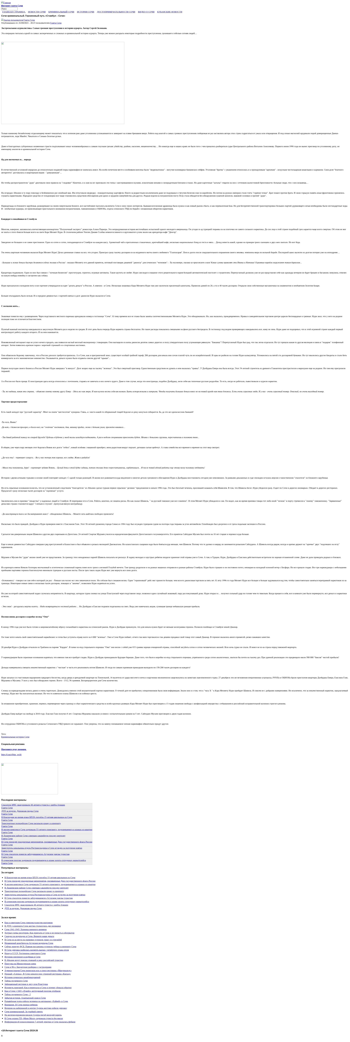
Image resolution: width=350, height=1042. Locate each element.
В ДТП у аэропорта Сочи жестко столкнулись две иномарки (33, 925)
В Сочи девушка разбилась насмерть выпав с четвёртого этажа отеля (37, 949)
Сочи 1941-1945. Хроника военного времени (26, 929)
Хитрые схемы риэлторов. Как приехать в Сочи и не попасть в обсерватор (39, 932)
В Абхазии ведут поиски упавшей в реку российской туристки (34, 960)
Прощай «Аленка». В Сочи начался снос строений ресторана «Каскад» (38, 973)
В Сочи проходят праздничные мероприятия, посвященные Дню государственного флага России (46, 841)
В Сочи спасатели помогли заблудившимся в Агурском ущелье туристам (35, 854)
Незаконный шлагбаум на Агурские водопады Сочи (29, 943)
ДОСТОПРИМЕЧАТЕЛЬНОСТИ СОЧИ (116, 11)
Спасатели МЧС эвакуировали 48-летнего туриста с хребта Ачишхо (33, 804)
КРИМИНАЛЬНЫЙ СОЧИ (61, 11)
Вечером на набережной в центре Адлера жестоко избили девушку (36, 1008)
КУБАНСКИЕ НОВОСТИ (169, 11)
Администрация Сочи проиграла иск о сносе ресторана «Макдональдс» (38, 970)
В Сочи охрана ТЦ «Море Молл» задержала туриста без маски (34, 1018)
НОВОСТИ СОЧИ (37, 11)
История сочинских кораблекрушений (22, 977)
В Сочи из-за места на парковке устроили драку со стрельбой (33, 939)
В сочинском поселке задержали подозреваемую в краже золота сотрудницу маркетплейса (43, 860)
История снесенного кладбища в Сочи (22, 956)
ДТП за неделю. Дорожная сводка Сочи (20, 810)
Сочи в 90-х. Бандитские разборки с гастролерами (28, 966)
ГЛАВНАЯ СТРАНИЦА (14, 11)
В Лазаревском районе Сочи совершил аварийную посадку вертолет (33, 835)
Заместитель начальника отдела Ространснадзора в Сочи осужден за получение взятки (41, 847)
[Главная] (6, 2)
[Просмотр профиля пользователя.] (18, 19)
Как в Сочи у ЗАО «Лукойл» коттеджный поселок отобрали (33, 990)
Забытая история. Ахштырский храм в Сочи (25, 997)
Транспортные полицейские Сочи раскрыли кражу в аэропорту (31, 823)
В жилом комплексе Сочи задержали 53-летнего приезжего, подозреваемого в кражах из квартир (46, 829)
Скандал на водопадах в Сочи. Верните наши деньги (29, 936)
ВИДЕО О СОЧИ (146, 11)
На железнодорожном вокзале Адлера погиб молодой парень (33, 1014)
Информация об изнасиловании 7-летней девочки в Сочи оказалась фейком (40, 1021)
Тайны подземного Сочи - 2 (18, 994)
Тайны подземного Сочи (16, 980)
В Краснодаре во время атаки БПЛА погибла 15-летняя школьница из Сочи (36, 817)
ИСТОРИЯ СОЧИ (85, 11)
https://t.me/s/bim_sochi (11, 754)
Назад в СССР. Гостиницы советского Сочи (25, 953)
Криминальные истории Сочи (15, 736)
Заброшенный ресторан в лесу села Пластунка (26, 984)
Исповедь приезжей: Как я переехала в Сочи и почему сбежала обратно (38, 987)
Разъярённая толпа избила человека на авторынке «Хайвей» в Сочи (36, 1001)
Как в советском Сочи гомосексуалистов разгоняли (29, 922)
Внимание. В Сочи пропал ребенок (21, 1004)
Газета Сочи (56, 22)
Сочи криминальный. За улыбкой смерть (24, 1011)
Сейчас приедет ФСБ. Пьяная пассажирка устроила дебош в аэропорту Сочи (40, 946)
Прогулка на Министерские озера (20, 963)
